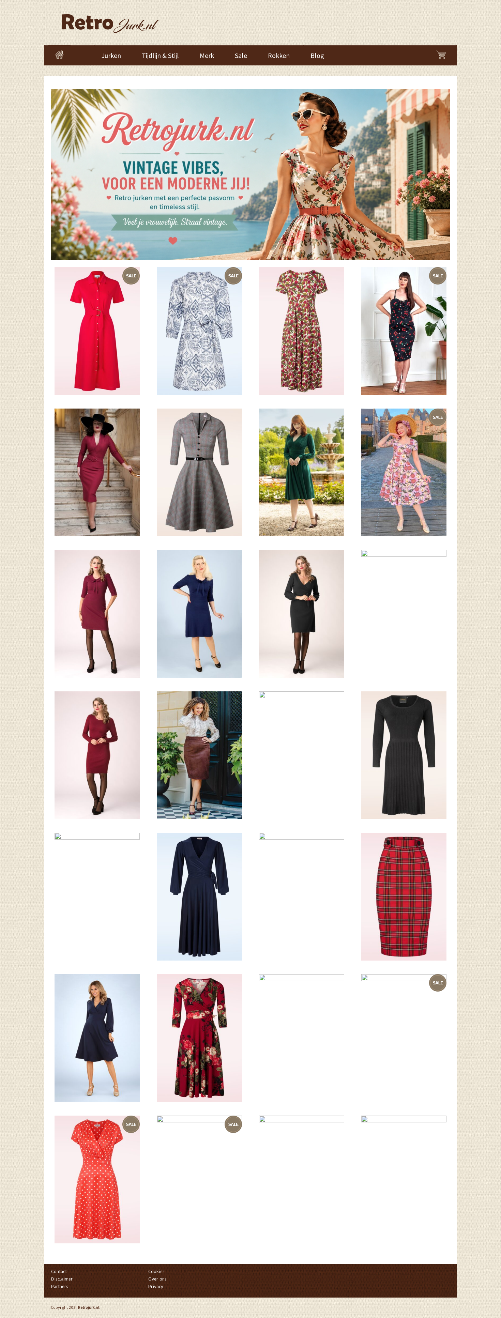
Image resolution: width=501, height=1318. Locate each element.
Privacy (155, 1286)
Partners (59, 1286)
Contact (59, 1271)
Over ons (157, 1279)
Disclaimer (62, 1279)
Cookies (156, 1271)
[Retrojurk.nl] (109, 20)
